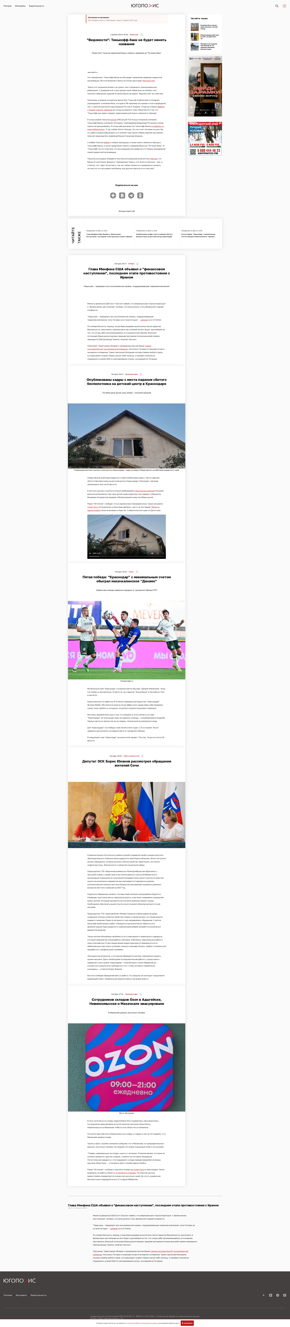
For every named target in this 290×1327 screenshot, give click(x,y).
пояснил (153, 159)
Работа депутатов (131, 756)
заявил (107, 142)
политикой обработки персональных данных (142, 1323)
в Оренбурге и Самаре (126, 1173)
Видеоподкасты (36, 6)
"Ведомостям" (148, 81)
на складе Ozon (138, 1169)
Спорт (131, 572)
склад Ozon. (92, 507)
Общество (134, 35)
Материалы (20, 6)
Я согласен (187, 1323)
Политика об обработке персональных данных (178, 1316)
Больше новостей (127, 211)
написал (144, 320)
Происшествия (131, 374)
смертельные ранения (144, 491)
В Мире (131, 264)
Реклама (7, 6)
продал (113, 120)
